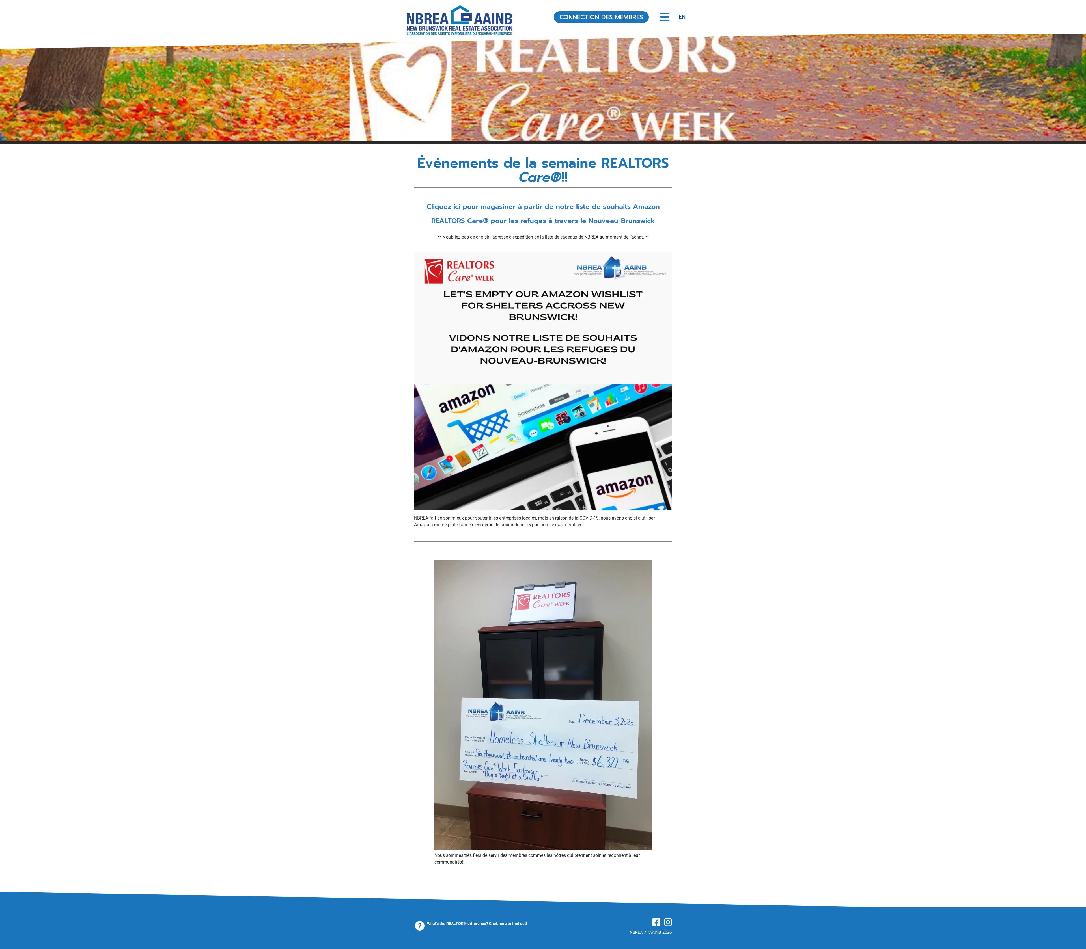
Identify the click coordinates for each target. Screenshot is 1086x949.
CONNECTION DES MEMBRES (601, 17)
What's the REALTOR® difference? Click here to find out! (477, 923)
